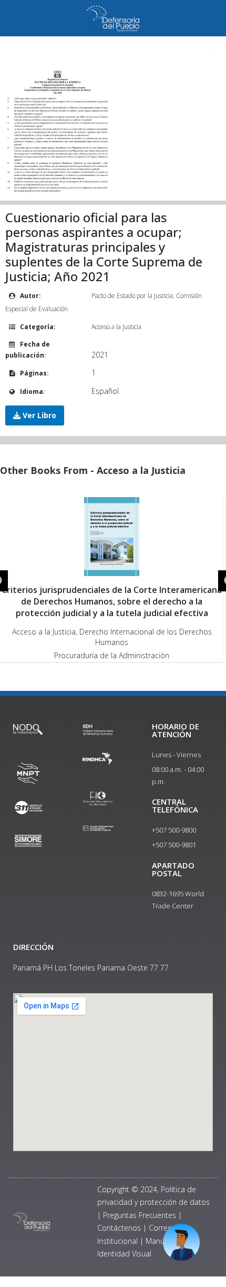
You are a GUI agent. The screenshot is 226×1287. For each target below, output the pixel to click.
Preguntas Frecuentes (139, 1215)
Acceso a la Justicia (116, 326)
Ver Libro (38, 415)
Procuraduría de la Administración (111, 655)
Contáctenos (119, 1228)
